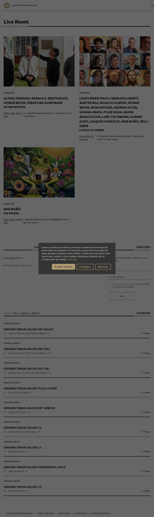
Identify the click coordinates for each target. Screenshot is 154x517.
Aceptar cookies (63, 266)
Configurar (85, 266)
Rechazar (103, 266)
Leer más (72, 259)
